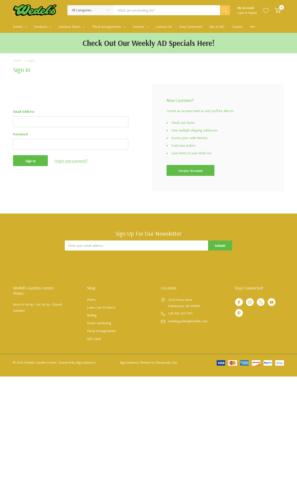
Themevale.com (166, 362)
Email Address (23, 111)
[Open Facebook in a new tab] (239, 302)
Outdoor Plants (70, 26)
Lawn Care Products (101, 307)
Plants (91, 299)
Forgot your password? (71, 160)
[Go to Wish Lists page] (266, 10)
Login (241, 13)
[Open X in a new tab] (260, 302)
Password (20, 134)
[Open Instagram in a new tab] (250, 302)
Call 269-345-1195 (180, 313)
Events (18, 26)
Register (252, 13)
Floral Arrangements (106, 26)
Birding (92, 315)
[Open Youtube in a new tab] (271, 302)
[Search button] (225, 10)
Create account (190, 170)
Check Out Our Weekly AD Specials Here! (149, 43)
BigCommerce (85, 362)
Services (138, 26)
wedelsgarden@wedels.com (187, 321)
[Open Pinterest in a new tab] (239, 313)
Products (40, 26)
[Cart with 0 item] (278, 10)
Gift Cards (94, 338)
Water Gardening (99, 323)
